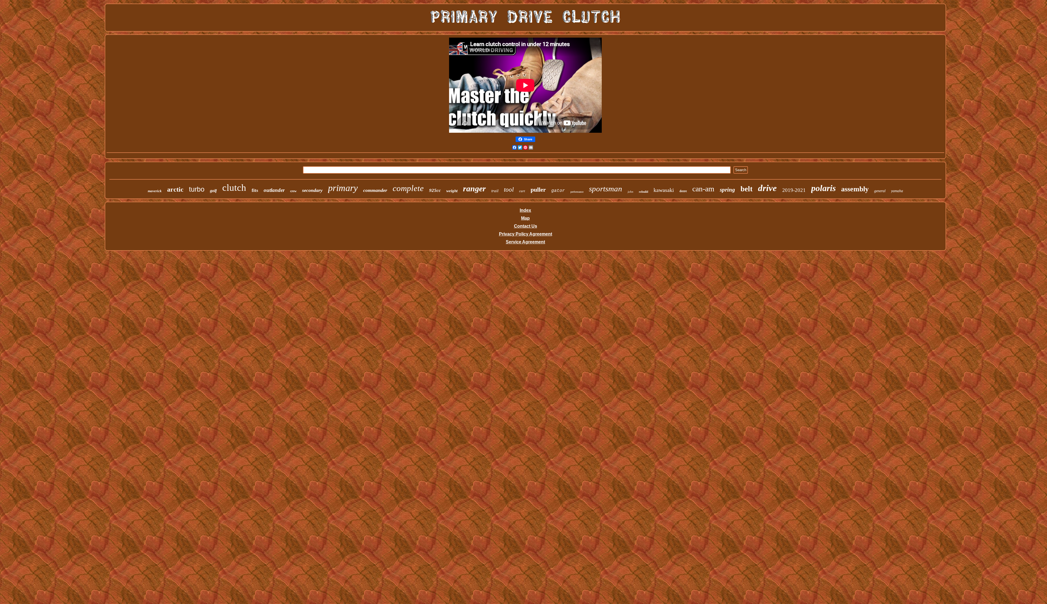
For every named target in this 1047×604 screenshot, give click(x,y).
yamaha (897, 191)
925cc (435, 190)
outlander (274, 190)
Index (525, 210)
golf (213, 190)
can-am (703, 189)
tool (509, 189)
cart (522, 191)
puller (538, 189)
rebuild (643, 191)
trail (494, 191)
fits (255, 190)
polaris (823, 188)
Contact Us (525, 226)
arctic (175, 189)
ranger (474, 188)
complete (408, 188)
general (880, 191)
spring (727, 189)
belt (747, 189)
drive (767, 188)
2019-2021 (794, 190)
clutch (234, 187)
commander (375, 190)
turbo (196, 189)
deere (683, 191)
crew (293, 191)
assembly (855, 189)
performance (576, 191)
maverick (155, 191)
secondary (312, 190)
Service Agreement (525, 242)
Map (525, 218)
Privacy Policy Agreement (525, 234)
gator (558, 190)
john (630, 191)
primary (343, 188)
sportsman (605, 188)
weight (452, 191)
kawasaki (664, 190)
